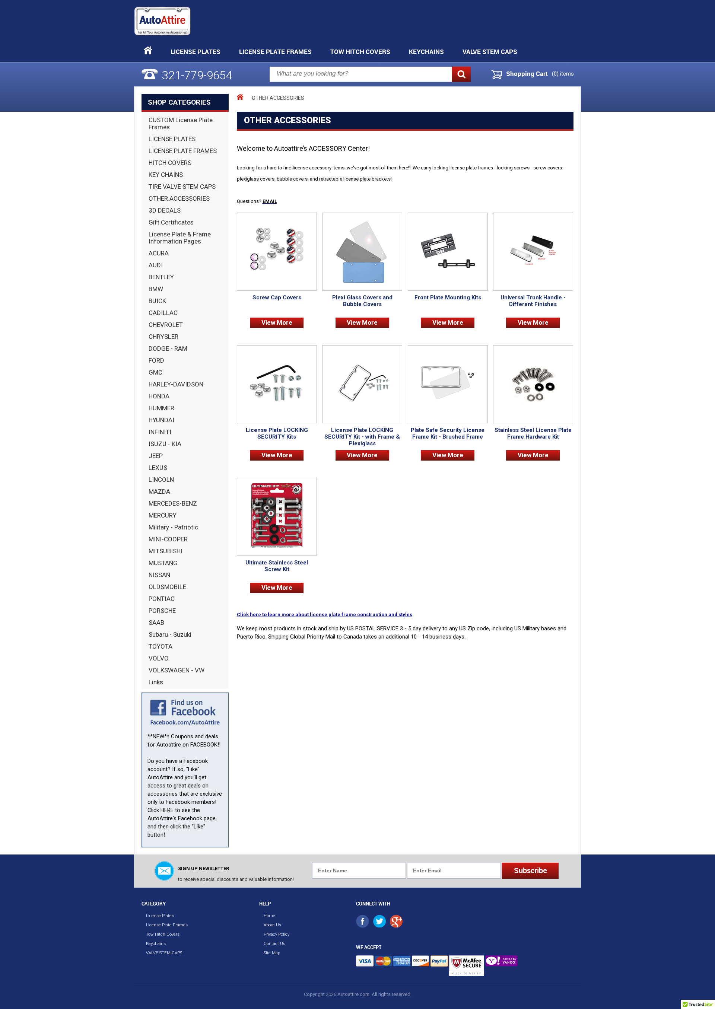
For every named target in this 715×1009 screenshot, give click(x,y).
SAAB (156, 622)
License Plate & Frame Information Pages (180, 237)
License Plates (195, 51)
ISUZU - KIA (165, 444)
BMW (156, 289)
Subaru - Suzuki (170, 634)
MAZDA (159, 491)
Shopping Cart (527, 74)
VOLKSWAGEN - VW (176, 670)
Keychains (426, 51)
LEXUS (158, 467)
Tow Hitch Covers (360, 51)
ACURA (159, 253)
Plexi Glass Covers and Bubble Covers (362, 301)
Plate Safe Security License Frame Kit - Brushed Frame (447, 433)
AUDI (156, 265)
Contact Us (274, 943)
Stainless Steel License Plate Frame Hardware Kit (533, 433)
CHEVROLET (166, 324)
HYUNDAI (161, 420)
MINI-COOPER (168, 539)
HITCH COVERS (170, 162)
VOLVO (159, 658)
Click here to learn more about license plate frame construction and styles (324, 614)
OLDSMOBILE (167, 587)
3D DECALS (165, 210)
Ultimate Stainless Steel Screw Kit (276, 566)
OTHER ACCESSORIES (179, 198)
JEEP (156, 455)
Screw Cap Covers (276, 297)
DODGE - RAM (168, 348)
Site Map (272, 952)
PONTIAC (162, 598)
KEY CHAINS (166, 174)
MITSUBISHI (165, 551)
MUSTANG (163, 563)
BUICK (157, 301)
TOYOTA (160, 646)
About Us (272, 924)
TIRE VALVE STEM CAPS (182, 186)
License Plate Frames (275, 51)
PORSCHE (162, 610)
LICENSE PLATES (172, 139)
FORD (156, 360)
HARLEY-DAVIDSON (176, 384)
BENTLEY (161, 277)
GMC (155, 372)
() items (563, 73)
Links (156, 682)
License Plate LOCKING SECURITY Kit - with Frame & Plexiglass (362, 437)
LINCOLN (161, 479)
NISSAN (159, 575)
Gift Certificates (171, 222)
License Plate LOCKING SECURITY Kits (277, 433)
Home (269, 915)
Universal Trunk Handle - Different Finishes (533, 301)
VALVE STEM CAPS (490, 51)
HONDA (159, 396)
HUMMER (161, 408)
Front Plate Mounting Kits (447, 297)
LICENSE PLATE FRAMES (183, 151)
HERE (167, 810)
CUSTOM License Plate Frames (181, 123)
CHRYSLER (163, 336)
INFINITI (160, 432)
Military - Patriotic (173, 527)
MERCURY (163, 515)
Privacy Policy (276, 934)
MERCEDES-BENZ (173, 503)
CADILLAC (163, 312)
